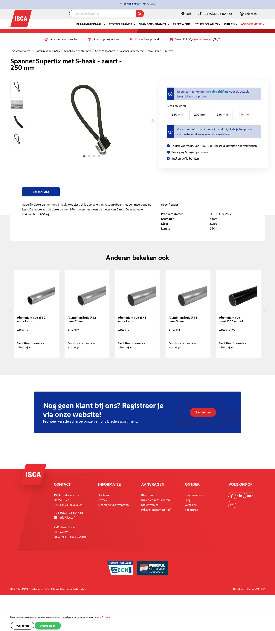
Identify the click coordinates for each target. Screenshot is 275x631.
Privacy (102, 500)
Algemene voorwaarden (113, 505)
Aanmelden (203, 412)
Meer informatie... (103, 617)
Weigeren (22, 625)
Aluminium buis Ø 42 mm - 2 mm (82, 319)
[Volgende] (152, 120)
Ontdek (151, 4)
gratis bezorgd (203, 39)
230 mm (222, 114)
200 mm (200, 114)
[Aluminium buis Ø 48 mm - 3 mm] (188, 294)
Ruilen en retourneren (155, 500)
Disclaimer (104, 495)
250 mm (244, 114)
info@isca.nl (67, 517)
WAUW (260, 589)
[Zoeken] (140, 13)
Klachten (147, 495)
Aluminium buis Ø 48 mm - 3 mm (183, 319)
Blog (188, 500)
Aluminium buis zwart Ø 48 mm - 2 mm (231, 320)
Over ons (191, 505)
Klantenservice (194, 495)
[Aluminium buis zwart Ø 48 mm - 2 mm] (238, 294)
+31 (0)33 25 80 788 (217, 14)
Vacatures (191, 509)
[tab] (41, 191)
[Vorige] (31, 120)
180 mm (177, 114)
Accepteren (48, 625)
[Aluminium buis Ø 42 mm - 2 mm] (87, 294)
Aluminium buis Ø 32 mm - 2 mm (31, 319)
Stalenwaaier (149, 505)
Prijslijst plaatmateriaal (156, 509)
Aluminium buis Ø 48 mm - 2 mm (132, 319)
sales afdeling (219, 91)
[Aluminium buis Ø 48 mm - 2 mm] (137, 294)
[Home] (13, 51)
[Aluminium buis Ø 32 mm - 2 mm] (36, 294)
